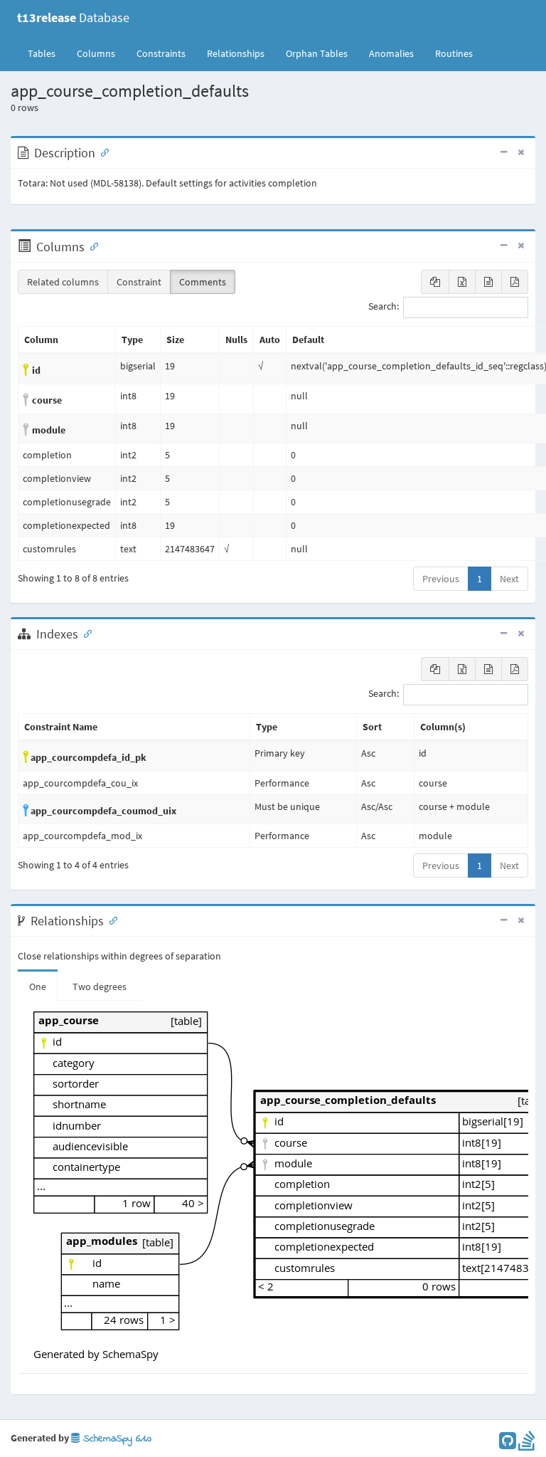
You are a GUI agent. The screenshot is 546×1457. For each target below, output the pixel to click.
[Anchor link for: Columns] (91, 245)
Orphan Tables (317, 53)
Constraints (161, 53)
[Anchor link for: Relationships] (110, 919)
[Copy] (435, 282)
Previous (440, 578)
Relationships (235, 53)
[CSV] (488, 282)
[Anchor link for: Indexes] (84, 632)
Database (73, 17)
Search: (383, 306)
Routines (454, 53)
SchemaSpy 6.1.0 (115, 1438)
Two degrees (100, 986)
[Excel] (462, 282)
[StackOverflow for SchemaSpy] (526, 1444)
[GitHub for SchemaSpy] (507, 1444)
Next (509, 578)
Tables (47, 53)
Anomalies (391, 53)
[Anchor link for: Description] (101, 151)
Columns (96, 53)
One (37, 986)
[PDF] (514, 282)
